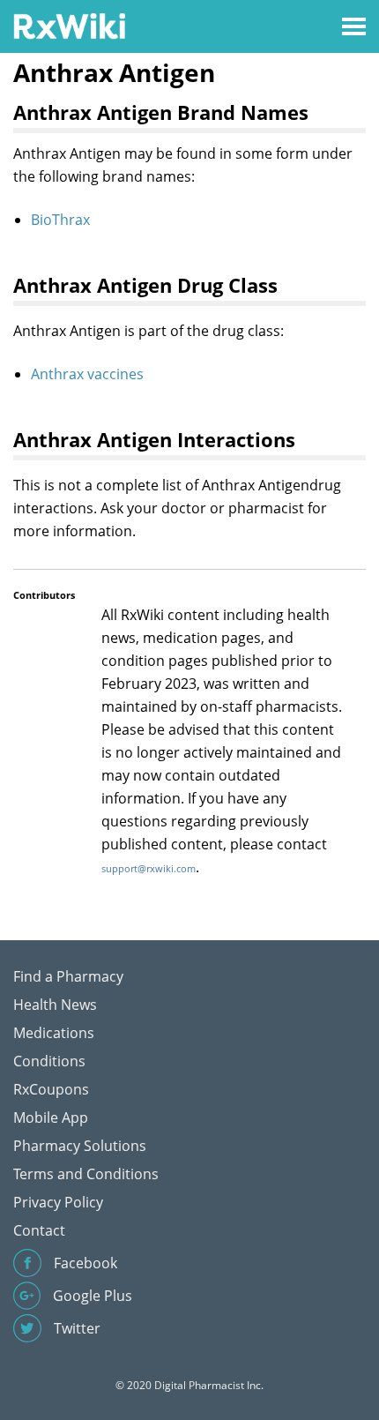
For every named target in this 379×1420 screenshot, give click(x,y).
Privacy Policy (58, 1202)
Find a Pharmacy (68, 976)
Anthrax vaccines (87, 374)
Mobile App (50, 1117)
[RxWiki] (69, 25)
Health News (55, 1004)
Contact (39, 1230)
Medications (53, 1033)
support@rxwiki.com (148, 868)
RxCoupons (51, 1089)
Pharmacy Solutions (79, 1145)
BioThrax (60, 219)
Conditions (49, 1061)
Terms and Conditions (86, 1174)
